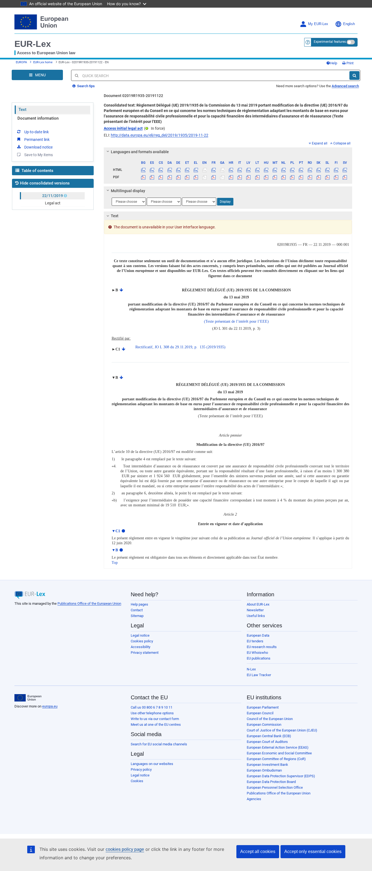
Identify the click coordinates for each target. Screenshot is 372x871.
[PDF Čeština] (161, 177)
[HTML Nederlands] (283, 169)
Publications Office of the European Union (89, 603)
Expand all (319, 143)
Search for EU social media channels (159, 744)
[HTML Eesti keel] (187, 169)
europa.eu (49, 706)
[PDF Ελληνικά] (196, 177)
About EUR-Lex (258, 604)
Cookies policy (142, 641)
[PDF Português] (301, 177)
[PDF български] (143, 177)
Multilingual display (128, 191)
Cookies (137, 781)
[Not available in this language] (204, 169)
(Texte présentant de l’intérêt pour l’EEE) (236, 321)
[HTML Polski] (292, 169)
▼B (115, 550)
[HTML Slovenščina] (327, 169)
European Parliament (263, 707)
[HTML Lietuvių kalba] (257, 169)
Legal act (52, 203)
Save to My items (38, 155)
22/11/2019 (52, 195)
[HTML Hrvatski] (231, 169)
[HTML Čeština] (161, 169)
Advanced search (345, 86)
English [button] (349, 24)
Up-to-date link (36, 132)
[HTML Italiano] (240, 169)
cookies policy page (125, 849)
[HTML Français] (213, 169)
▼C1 (116, 531)
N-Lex (251, 669)
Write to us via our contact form (155, 719)
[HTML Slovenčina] (318, 169)
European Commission (264, 724)
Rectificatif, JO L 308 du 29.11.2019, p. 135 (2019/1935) (180, 347)
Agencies (254, 799)
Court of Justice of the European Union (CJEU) (282, 730)
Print (349, 63)
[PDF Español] (152, 177)
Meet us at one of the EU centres (156, 724)
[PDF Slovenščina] (327, 177)
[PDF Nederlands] (283, 177)
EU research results (262, 647)
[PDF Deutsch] (178, 177)
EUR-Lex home (43, 62)
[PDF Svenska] (345, 177)
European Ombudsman (264, 770)
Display (225, 202)
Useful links (256, 616)
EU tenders (255, 641)
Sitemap (137, 616)
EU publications (258, 658)
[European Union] (27, 698)
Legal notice (140, 635)
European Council (260, 713)
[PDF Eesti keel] (187, 177)
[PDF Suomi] (336, 177)
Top (115, 563)
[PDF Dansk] (169, 177)
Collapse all (341, 143)
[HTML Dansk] (169, 169)
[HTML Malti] (274, 169)
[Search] (354, 75)
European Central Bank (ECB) (269, 736)
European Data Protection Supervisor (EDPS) (281, 776)
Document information (38, 118)
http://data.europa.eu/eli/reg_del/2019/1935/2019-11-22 (159, 135)
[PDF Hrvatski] (231, 177)
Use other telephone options (152, 713)
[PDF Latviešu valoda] (248, 177)
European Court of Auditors (267, 742)
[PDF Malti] (274, 177)
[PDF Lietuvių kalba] (257, 177)
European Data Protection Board (271, 782)
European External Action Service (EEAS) (278, 747)
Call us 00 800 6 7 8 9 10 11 (151, 707)
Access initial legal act (123, 128)
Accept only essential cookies (312, 851)
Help (333, 63)
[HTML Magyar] (266, 169)
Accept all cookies (257, 851)
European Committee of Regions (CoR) (276, 759)
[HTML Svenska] (345, 169)
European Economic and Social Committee (279, 753)
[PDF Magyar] (266, 177)
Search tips (85, 86)
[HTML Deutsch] (178, 169)
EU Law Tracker (259, 675)
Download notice (38, 147)
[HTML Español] (152, 169)
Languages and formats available (140, 152)
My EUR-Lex (318, 24)
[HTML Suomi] (336, 169)
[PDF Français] (213, 177)
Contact (137, 610)
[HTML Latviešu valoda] (248, 169)
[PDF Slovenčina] (318, 177)
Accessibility (140, 647)
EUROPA (21, 62)
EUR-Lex (32, 44)
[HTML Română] (310, 169)
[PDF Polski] (292, 177)
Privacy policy (141, 769)
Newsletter (255, 610)
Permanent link (37, 139)
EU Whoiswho (257, 653)
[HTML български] (143, 169)
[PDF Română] (310, 177)
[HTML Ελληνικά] (196, 169)
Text (22, 109)
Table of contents (36, 170)
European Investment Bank (267, 765)
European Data (258, 635)
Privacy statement (144, 653)
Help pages (139, 604)
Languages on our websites (152, 764)
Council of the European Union (270, 719)
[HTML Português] (301, 169)
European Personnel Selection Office (275, 787)
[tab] (228, 152)
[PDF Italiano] (240, 177)
